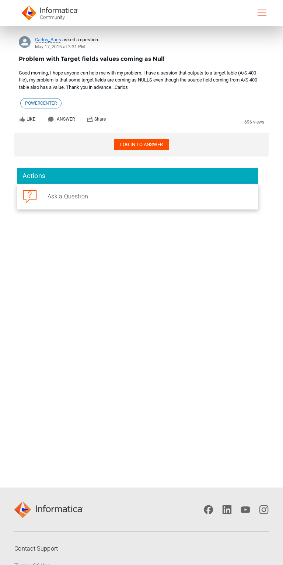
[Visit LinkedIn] (227, 509)
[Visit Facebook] (208, 509)
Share (100, 119)
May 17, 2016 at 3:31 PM (60, 46)
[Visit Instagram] (264, 509)
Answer (66, 119)
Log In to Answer (141, 144)
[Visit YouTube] (245, 509)
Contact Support (36, 548)
